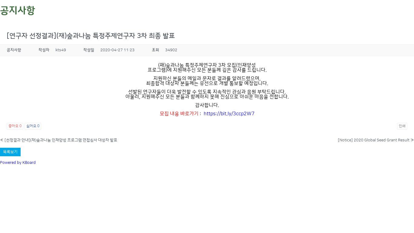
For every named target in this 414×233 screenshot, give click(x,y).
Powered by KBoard (18, 162)
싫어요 (32, 126)
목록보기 (10, 152)
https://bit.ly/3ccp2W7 (229, 113)
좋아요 (15, 126)
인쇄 (402, 126)
